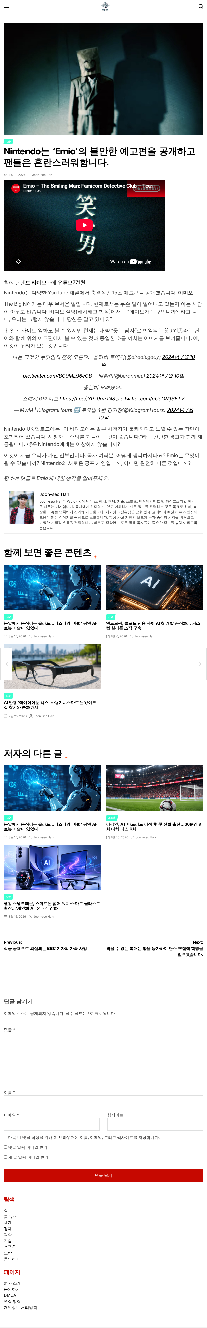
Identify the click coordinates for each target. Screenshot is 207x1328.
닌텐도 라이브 (31, 282)
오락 (8, 1252)
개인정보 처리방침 (20, 1307)
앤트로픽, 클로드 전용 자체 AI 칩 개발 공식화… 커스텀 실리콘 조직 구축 (153, 625)
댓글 (9, 1029)
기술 (8, 141)
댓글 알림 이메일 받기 (27, 1147)
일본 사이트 (23, 330)
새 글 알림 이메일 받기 (28, 1157)
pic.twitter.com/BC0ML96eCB (57, 376)
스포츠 (112, 817)
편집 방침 (12, 1301)
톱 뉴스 (10, 1216)
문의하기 (12, 1258)
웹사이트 (115, 1114)
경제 (8, 1228)
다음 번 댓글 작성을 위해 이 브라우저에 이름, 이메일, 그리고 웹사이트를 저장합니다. (84, 1137)
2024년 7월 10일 (165, 376)
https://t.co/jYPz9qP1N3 (87, 399)
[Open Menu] (8, 6)
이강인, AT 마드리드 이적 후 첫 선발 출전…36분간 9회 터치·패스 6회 (153, 826)
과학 (8, 1234)
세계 (8, 1222)
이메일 (11, 1114)
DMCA (10, 1295)
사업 (8, 896)
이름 (9, 1092)
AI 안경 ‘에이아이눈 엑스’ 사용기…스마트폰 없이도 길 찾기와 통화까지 (50, 705)
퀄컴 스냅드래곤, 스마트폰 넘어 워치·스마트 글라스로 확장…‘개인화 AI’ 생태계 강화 (52, 906)
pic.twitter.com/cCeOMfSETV (150, 399)
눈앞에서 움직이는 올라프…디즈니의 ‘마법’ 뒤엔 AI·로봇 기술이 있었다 (50, 625)
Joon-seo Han (42, 175)
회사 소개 (12, 1283)
